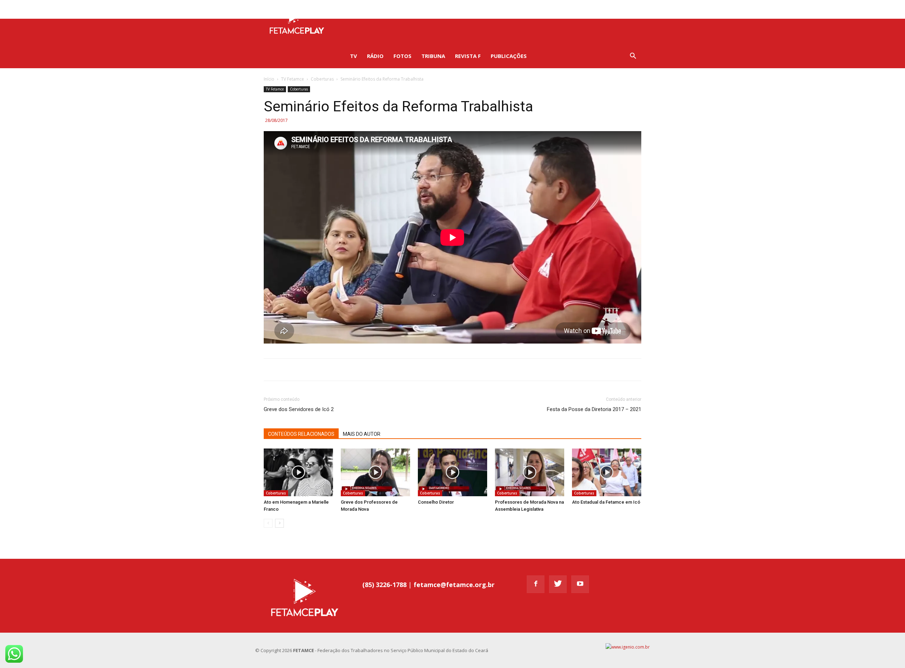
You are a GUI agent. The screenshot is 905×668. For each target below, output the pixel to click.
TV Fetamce (292, 79)
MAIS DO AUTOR (361, 434)
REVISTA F (468, 55)
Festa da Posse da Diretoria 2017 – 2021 (594, 409)
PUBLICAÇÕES (509, 55)
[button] (632, 56)
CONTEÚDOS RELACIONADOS (301, 434)
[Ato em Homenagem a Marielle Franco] (298, 472)
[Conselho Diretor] (452, 472)
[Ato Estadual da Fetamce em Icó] (606, 472)
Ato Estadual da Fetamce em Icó (606, 502)
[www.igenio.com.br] (628, 647)
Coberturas (322, 79)
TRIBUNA (433, 55)
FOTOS (402, 55)
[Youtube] (630, 9)
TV (353, 55)
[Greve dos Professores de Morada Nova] (375, 472)
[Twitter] (619, 9)
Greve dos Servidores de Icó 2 (299, 409)
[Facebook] (607, 9)
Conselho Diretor (436, 502)
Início (269, 79)
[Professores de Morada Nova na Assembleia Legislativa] (529, 472)
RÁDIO (375, 55)
